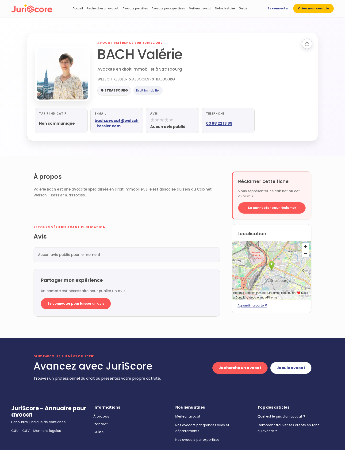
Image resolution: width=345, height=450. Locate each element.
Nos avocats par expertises (197, 439)
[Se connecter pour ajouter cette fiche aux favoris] (307, 44)
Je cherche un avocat (239, 367)
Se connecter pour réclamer (272, 207)
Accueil (78, 8)
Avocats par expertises (168, 8)
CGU (15, 430)
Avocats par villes (135, 8)
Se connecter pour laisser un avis (75, 303)
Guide (243, 8)
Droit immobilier (148, 90)
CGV (26, 430)
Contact (100, 424)
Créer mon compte (313, 8)
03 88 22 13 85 (219, 123)
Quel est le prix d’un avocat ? (281, 416)
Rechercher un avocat (103, 8)
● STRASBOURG (114, 90)
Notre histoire (225, 8)
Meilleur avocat (200, 8)
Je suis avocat (290, 367)
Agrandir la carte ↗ (252, 305)
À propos (101, 416)
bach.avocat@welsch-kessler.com (116, 123)
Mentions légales (47, 430)
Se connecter (278, 8)
